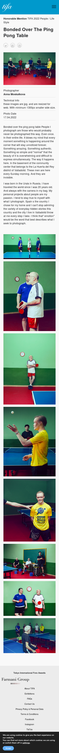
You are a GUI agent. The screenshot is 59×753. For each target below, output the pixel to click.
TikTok (29, 729)
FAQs (29, 698)
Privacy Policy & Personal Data (29, 709)
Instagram (29, 724)
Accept (8, 748)
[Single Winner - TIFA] (7, 7)
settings (26, 743)
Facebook (29, 719)
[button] (5, 45)
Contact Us (29, 703)
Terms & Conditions (29, 714)
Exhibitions (29, 693)
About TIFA (29, 688)
